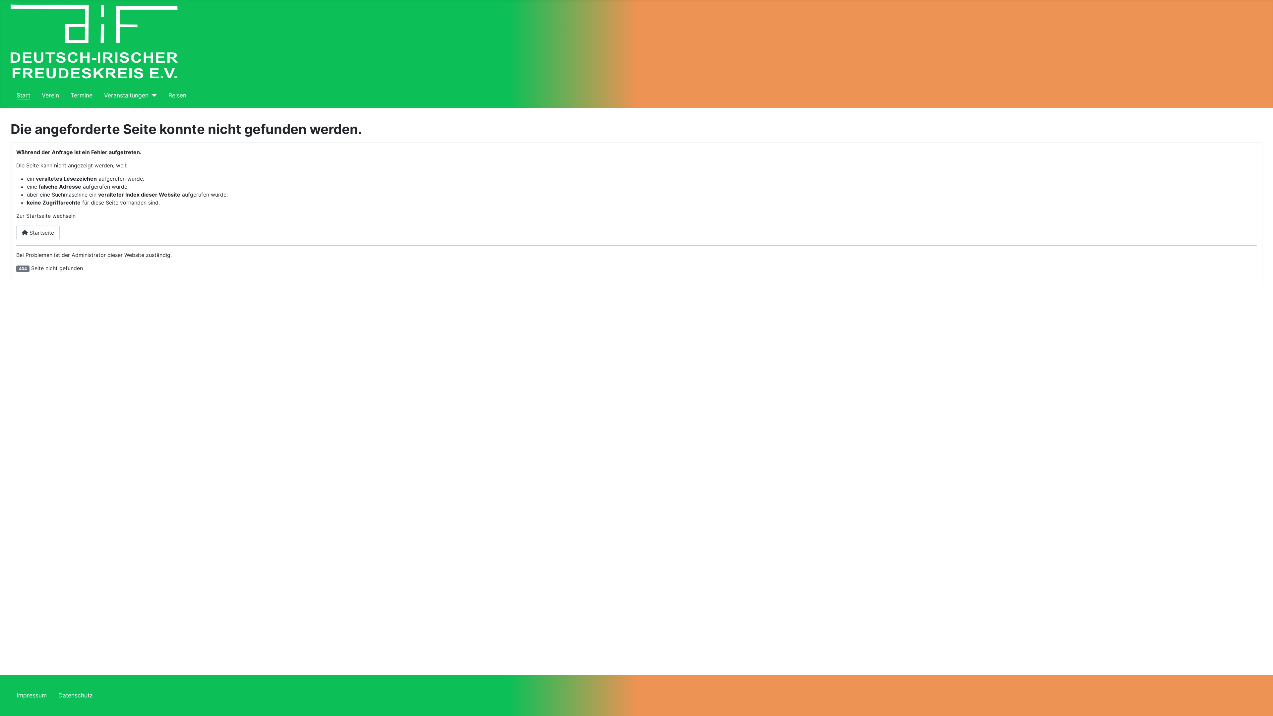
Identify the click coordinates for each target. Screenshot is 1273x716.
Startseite (41, 232)
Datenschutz (75, 695)
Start (23, 95)
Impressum (32, 695)
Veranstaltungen (126, 95)
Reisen (177, 95)
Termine (81, 95)
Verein (50, 95)
